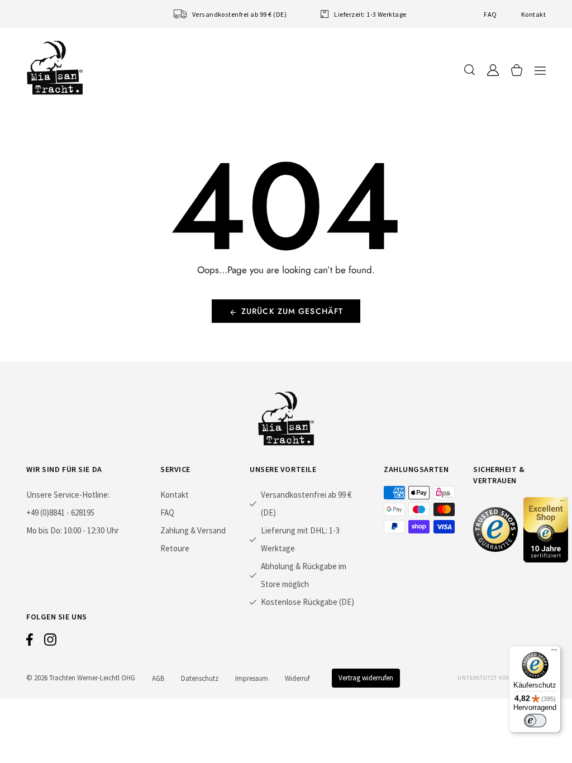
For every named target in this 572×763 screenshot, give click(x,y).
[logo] (54, 67)
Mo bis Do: (44, 530)
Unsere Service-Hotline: (67, 494)
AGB (158, 678)
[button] (540, 70)
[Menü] (554, 652)
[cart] (516, 70)
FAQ (490, 14)
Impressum (251, 678)
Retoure (174, 548)
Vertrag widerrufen (366, 678)
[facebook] (29, 642)
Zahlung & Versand (193, 530)
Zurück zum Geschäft (292, 311)
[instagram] (50, 642)
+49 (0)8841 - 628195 (60, 512)
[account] (493, 70)
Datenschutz (199, 678)
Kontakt (533, 14)
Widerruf (297, 678)
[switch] (535, 720)
